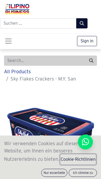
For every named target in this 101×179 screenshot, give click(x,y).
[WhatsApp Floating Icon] (85, 142)
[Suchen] (82, 23)
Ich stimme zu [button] (83, 173)
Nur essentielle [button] (54, 173)
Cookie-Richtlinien (78, 159)
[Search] (91, 61)
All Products (17, 71)
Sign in (87, 40)
